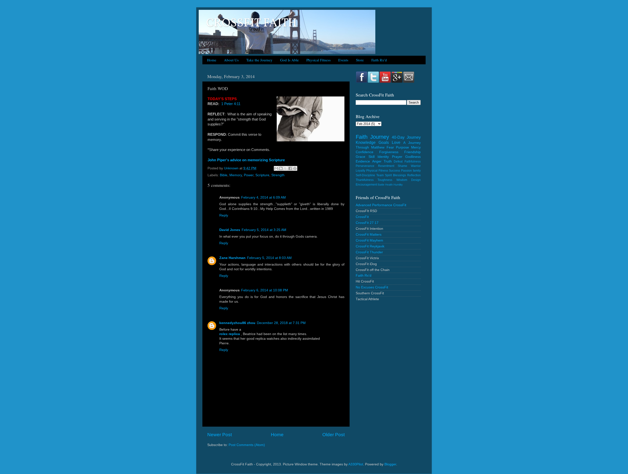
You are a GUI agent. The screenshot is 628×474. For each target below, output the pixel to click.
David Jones (229, 230)
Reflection (414, 175)
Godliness (413, 157)
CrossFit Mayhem (369, 240)
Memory (235, 175)
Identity (383, 157)
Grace (360, 157)
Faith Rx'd (379, 59)
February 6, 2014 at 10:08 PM (264, 290)
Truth (388, 161)
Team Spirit (384, 175)
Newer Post (219, 434)
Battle (381, 184)
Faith (361, 137)
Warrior (416, 166)
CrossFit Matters (368, 234)
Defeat (398, 161)
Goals (384, 142)
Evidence (363, 161)
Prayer (397, 157)
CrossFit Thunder (369, 252)
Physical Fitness (318, 59)
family (417, 170)
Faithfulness (413, 161)
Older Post (333, 434)
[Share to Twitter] (285, 168)
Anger (376, 161)
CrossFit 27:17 (367, 223)
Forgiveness (388, 152)
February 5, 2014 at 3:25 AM (264, 230)
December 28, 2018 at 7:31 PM (281, 323)
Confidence (364, 152)
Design (416, 180)
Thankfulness (365, 180)
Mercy (416, 147)
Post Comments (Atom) (247, 445)
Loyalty (360, 170)
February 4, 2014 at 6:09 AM (263, 197)
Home (211, 59)
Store (360, 59)
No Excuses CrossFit (372, 287)
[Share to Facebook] (290, 168)
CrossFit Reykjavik (370, 246)
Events (343, 59)
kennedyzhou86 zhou (237, 323)
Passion (406, 170)
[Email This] (276, 168)
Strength (278, 175)
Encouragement (366, 184)
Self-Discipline (365, 175)
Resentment (386, 166)
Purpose (402, 147)
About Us (231, 59)
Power (248, 175)
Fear (390, 147)
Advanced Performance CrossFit (381, 205)
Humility (398, 184)
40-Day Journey (406, 137)
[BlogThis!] (280, 168)
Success (394, 170)
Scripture (262, 175)
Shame (402, 166)
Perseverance (365, 166)
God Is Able (289, 59)
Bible (223, 175)
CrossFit (362, 217)
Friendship (412, 152)
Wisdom (401, 180)
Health (389, 184)
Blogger (390, 464)
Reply (223, 215)
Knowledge (366, 142)
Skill (371, 157)
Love (396, 142)
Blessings (399, 175)
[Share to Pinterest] (294, 168)
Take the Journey (259, 59)
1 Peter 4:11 (230, 104)
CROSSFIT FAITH (251, 23)
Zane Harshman (232, 258)
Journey (379, 137)
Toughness (385, 180)
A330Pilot (355, 464)
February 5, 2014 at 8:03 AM (269, 258)
